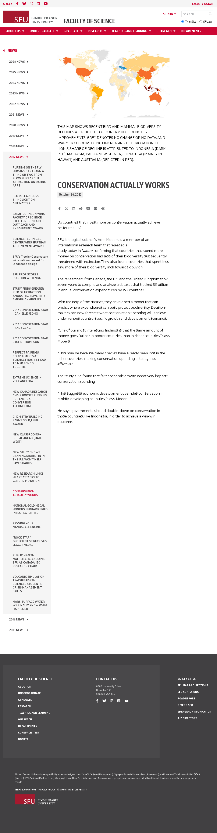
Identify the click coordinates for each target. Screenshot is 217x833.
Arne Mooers (108, 239)
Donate (23, 739)
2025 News (17, 72)
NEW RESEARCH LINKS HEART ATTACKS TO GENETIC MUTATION (28, 477)
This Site (190, 21)
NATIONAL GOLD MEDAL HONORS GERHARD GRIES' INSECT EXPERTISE (30, 509)
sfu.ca (7, 4)
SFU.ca (207, 21)
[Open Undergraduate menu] (57, 31)
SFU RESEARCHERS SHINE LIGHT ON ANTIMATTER (26, 199)
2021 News (16, 114)
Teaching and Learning (129, 31)
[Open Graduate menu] (82, 31)
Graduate (71, 31)
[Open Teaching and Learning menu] (150, 31)
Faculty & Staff (203, 4)
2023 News (17, 93)
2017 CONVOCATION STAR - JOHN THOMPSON (30, 340)
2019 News (16, 136)
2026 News (17, 62)
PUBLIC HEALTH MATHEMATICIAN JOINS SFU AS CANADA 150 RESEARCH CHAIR (29, 561)
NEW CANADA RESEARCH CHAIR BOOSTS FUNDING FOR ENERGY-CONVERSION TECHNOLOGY (30, 399)
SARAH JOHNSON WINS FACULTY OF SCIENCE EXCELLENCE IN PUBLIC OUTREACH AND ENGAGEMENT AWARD (29, 221)
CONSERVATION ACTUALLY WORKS (25, 493)
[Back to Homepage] (30, 17)
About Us (13, 31)
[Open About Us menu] (23, 31)
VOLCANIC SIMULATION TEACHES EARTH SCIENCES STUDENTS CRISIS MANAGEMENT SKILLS (29, 584)
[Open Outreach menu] (175, 31)
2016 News (16, 619)
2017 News (16, 157)
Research (95, 31)
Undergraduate (42, 31)
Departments (191, 31)
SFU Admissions (188, 692)
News (12, 50)
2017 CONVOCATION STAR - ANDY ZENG (30, 326)
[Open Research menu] (105, 31)
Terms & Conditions (25, 789)
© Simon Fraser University (72, 789)
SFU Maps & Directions (193, 685)
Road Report (186, 698)
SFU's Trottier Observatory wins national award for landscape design (30, 260)
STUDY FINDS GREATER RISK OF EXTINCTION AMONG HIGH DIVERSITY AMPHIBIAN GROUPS (29, 294)
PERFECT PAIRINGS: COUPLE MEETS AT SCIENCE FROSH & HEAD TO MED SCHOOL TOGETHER (29, 360)
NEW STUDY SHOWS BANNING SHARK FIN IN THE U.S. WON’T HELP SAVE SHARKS (29, 457)
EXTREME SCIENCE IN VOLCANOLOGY (27, 379)
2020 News (17, 125)
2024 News (17, 83)
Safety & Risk (187, 679)
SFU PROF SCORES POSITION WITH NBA (27, 276)
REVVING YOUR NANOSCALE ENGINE (27, 525)
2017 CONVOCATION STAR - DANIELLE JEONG (30, 311)
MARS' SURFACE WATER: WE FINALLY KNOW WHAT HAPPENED (30, 605)
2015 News (16, 630)
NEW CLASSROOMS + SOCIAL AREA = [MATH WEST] (27, 438)
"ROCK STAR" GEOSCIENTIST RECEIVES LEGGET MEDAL (30, 541)
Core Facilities (28, 732)
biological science (79, 239)
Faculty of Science (89, 21)
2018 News (16, 146)
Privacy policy (47, 789)
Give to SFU (185, 705)
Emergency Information (194, 711)
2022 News (17, 104)
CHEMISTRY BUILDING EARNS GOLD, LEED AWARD (27, 420)
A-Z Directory (187, 718)
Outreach (164, 31)
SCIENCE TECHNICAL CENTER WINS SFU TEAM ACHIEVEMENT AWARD (29, 242)
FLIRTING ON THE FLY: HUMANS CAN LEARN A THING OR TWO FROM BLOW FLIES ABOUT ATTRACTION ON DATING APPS (29, 176)
